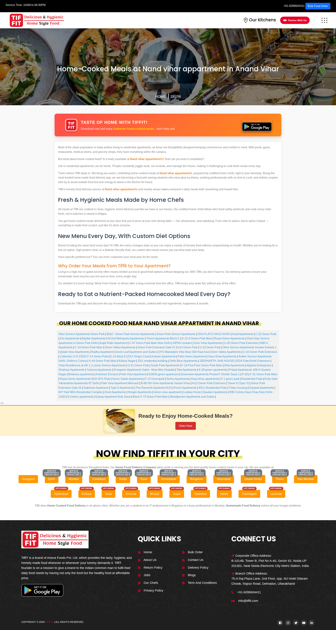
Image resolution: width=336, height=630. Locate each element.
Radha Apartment (102, 351)
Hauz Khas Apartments (222, 356)
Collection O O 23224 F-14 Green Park (84, 356)
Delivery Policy (197, 567)
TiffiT (49, 622)
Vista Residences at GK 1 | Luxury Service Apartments (92, 365)
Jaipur (177, 493)
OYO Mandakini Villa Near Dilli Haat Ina (183, 351)
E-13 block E (118, 356)
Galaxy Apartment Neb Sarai (113, 396)
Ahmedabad (168, 479)
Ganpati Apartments (261, 387)
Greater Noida (253, 479)
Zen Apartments (69, 338)
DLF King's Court (138, 356)
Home (160, 96)
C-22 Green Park (265, 334)
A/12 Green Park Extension (209, 383)
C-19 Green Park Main (89, 347)
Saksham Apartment (95, 387)
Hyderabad (61, 493)
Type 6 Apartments (122, 387)
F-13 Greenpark (154, 378)
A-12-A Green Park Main (197, 338)
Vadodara (200, 493)
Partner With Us (297, 20)
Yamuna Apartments (98, 369)
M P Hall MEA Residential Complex (80, 392)
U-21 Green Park (138, 365)
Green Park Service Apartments (175, 334)
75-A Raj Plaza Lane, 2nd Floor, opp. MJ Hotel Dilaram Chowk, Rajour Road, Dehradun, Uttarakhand (269, 581)
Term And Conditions (202, 583)
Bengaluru (196, 479)
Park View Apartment (133, 374)
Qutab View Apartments (74, 351)
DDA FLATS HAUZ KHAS (214, 334)
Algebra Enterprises (259, 365)
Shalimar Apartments (71, 369)
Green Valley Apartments (120, 347)
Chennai (131, 493)
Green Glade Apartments (127, 378)
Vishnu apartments (81, 396)
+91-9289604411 (294, 5)
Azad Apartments (242, 334)
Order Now (185, 425)
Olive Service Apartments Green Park (81, 334)
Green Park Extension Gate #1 (156, 347)
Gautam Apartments (215, 392)
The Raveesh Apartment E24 (154, 387)
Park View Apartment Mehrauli (120, 383)
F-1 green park (230, 378)
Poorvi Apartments (185, 387)
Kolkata (86, 493)
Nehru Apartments (178, 378)
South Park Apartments (165, 365)
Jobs (146, 575)
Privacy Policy (153, 590)
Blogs (191, 575)
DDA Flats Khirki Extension (253, 360)
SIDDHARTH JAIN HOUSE (217, 360)
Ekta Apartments (234, 365)
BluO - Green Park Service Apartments (130, 334)
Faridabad (99, 479)
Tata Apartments (187, 369)
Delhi (176, 96)
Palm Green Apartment (192, 356)
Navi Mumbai (306, 479)
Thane (280, 479)
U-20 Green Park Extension (241, 342)
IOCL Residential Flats (213, 387)
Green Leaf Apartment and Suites (135, 351)
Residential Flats (251, 378)
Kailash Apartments (164, 356)
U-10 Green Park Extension (260, 351)
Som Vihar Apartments (208, 342)
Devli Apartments (115, 392)
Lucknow (276, 493)
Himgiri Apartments (140, 392)
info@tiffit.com (248, 601)
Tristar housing (238, 387)
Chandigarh (249, 493)
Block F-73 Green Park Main (150, 396)
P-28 (245, 374)
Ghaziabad (223, 479)
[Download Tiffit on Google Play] (257, 125)
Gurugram (28, 479)
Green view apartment (167, 392)
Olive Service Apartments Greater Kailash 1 (249, 347)
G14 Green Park (187, 347)
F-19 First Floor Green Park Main (201, 365)
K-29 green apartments (213, 369)
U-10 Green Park (210, 347)
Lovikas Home (192, 392)
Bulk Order (195, 552)
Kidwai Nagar (127, 360)
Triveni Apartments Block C (163, 338)
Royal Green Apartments (229, 338)
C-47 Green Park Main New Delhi (150, 342)
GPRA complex (182, 342)
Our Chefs (150, 583)
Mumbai (74, 479)
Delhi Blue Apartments (183, 360)
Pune (144, 479)
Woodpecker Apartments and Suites (192, 396)
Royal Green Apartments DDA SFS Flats (85, 378)
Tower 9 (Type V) (238, 383)
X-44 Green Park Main (103, 360)
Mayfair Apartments (93, 338)
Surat (108, 493)
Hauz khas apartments (205, 378)
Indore (224, 493)
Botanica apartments (81, 374)
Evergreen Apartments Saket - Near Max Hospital (144, 369)
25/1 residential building (152, 360)
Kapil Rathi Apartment (113, 342)
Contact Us (195, 560)
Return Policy (152, 567)
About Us (149, 560)
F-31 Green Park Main (263, 374)
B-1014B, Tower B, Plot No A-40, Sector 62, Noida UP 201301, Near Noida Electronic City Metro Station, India (270, 563)
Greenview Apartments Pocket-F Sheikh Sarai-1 (210, 374)
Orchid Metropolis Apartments (125, 338)
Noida (123, 479)
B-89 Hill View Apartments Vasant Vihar (165, 383)
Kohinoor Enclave (107, 374)
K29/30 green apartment (163, 374)
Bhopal (154, 493)
